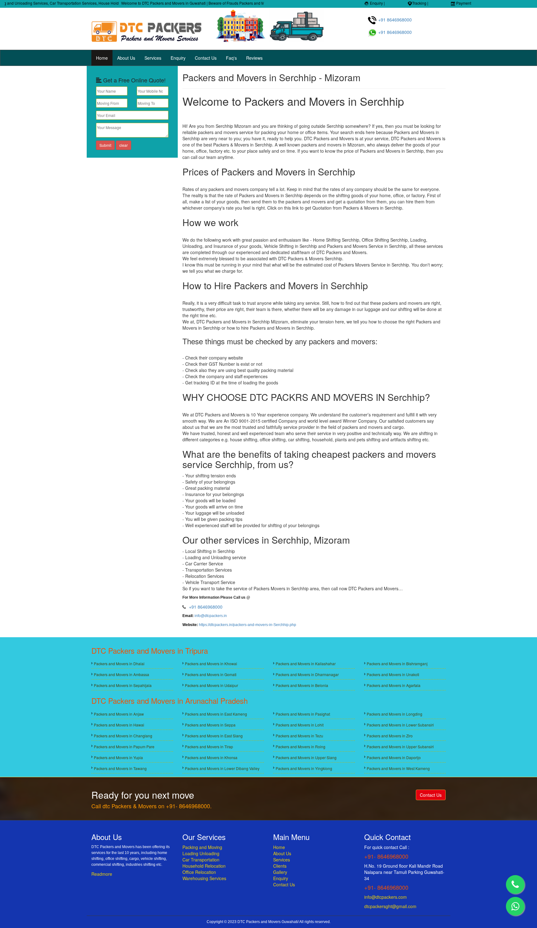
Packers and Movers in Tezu (299, 735)
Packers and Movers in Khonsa (211, 757)
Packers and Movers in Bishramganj (397, 663)
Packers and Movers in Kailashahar (306, 663)
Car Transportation (200, 859)
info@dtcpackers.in (211, 616)
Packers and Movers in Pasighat (303, 714)
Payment (463, 3)
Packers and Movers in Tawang (120, 768)
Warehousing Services (204, 878)
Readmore (101, 874)
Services (153, 58)
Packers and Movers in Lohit (300, 724)
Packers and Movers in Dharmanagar (307, 674)
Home (102, 58)
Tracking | (420, 3)
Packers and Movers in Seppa (210, 724)
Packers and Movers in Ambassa (121, 674)
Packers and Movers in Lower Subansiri (400, 724)
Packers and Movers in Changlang (123, 735)
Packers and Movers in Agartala (393, 685)
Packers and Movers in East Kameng (216, 714)
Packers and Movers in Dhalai (119, 663)
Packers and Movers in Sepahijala (123, 685)
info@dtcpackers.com (385, 897)
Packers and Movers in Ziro (390, 735)
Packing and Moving (202, 847)
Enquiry (178, 58)
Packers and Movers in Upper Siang (306, 757)
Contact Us (206, 58)
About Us (126, 58)
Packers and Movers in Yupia (118, 757)
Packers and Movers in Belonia (302, 685)
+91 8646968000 (394, 19)
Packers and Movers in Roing (300, 746)
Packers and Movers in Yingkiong (304, 768)
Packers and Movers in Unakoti (393, 674)
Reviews (254, 58)
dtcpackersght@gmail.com (390, 906)
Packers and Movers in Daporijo (394, 757)
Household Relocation (204, 866)
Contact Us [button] (431, 795)
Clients (280, 866)
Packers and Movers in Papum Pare (124, 746)
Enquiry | (377, 3)
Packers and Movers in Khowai (211, 663)
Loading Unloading (200, 853)
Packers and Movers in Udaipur (211, 685)
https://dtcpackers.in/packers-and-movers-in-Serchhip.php (247, 625)
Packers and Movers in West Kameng (398, 768)
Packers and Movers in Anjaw (119, 714)
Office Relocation (199, 872)
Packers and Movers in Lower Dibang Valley (222, 768)
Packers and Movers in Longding (394, 714)
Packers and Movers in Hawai (119, 724)
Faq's (231, 58)
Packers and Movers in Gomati (210, 674)
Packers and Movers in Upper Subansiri (400, 746)
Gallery (280, 872)
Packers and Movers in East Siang (214, 735)
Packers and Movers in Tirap (209, 746)
